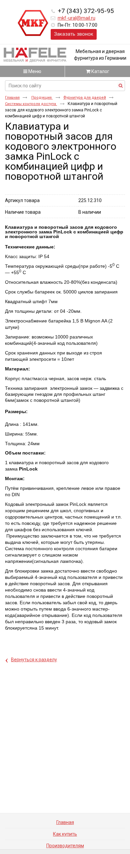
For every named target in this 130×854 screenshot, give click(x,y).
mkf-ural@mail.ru (76, 18)
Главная (12, 97)
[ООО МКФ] (33, 23)
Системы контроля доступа (31, 104)
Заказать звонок (73, 34)
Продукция (42, 97)
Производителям (65, 845)
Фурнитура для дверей (84, 97)
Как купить (65, 834)
